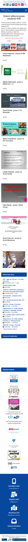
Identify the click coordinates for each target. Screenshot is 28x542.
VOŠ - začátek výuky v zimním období (13, 314)
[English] (4, 4)
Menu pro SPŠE (13, 1)
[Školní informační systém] (10, 4)
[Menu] (26, 10)
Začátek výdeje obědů (9, 285)
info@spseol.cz (14, 501)
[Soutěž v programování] (10, 417)
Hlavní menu (6, 1)
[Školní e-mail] (7, 4)
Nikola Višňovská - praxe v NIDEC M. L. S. (13, 83)
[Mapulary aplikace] (14, 399)
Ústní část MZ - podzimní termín (12, 296)
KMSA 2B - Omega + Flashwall (11, 325)
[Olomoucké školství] (19, 539)
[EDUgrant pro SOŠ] (14, 430)
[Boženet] (22, 4)
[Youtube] (16, 4)
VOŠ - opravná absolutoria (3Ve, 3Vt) (13, 300)
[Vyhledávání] (25, 4)
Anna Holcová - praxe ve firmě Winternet (12, 239)
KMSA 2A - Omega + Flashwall (11, 304)
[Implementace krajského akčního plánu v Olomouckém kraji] (9, 539)
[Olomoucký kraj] (4, 539)
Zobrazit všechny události (10, 329)
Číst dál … (5, 60)
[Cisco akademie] (14, 378)
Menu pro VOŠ (21, 1)
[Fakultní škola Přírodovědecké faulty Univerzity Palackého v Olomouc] (14, 443)
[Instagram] (19, 4)
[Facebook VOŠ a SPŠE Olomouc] (13, 4)
